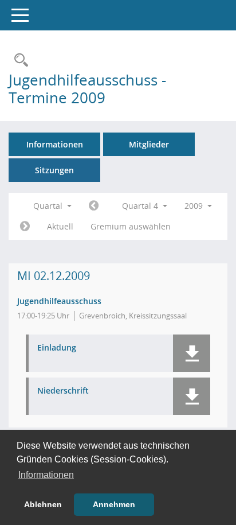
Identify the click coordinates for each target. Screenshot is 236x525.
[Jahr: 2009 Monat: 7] (93, 206)
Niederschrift (63, 391)
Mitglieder (149, 144)
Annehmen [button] (114, 504)
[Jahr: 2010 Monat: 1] (24, 226)
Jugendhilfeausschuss (59, 300)
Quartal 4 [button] (141, 205)
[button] (191, 353)
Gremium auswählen (131, 226)
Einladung (56, 348)
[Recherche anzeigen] (18, 60)
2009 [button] (194, 205)
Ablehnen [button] (43, 504)
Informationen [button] (46, 475)
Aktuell (60, 226)
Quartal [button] (49, 205)
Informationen (54, 144)
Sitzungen (54, 170)
